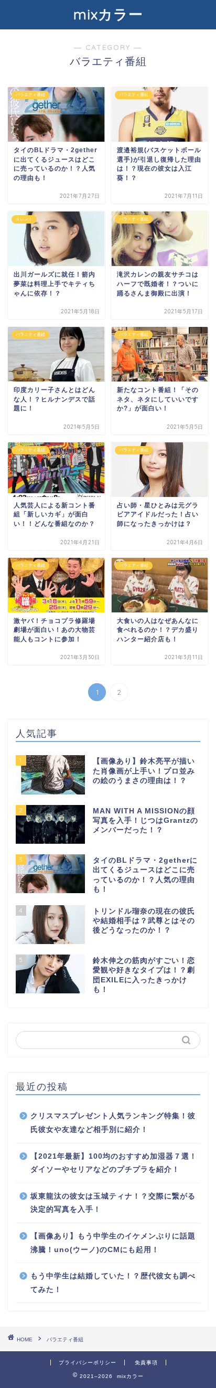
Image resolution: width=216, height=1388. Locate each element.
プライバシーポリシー (87, 1362)
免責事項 (146, 1362)
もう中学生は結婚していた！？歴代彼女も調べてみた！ (113, 1283)
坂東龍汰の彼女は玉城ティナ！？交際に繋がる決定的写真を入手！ (113, 1203)
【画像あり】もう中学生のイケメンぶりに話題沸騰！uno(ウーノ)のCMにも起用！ (113, 1243)
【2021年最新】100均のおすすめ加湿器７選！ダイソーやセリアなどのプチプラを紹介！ (113, 1163)
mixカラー (108, 14)
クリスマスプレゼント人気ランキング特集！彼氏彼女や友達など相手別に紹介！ (113, 1122)
